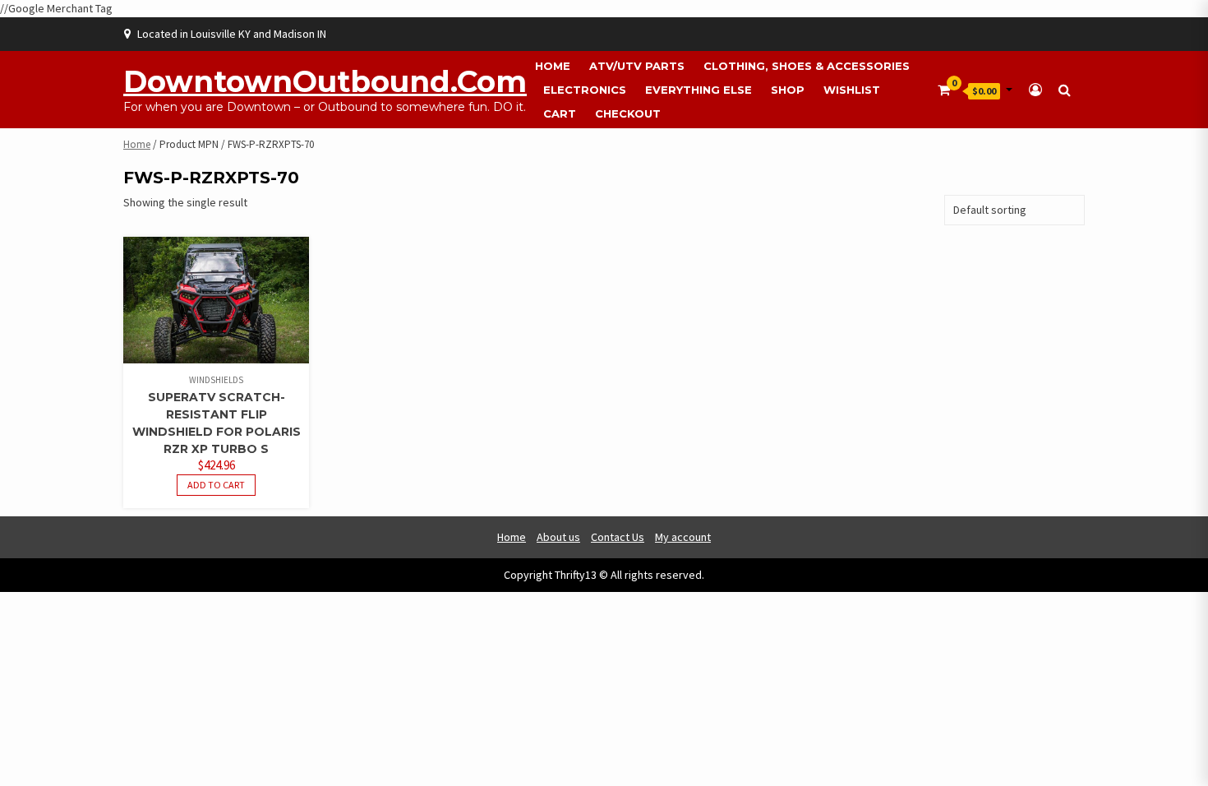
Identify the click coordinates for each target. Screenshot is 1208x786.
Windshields (216, 380)
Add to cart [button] (216, 485)
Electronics (584, 89)
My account (683, 536)
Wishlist (851, 89)
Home (552, 65)
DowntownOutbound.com (325, 81)
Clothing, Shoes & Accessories (806, 65)
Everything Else (698, 89)
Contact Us (617, 536)
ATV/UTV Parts (637, 65)
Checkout (628, 113)
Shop (788, 89)
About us (558, 536)
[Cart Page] (944, 89)
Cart (559, 113)
